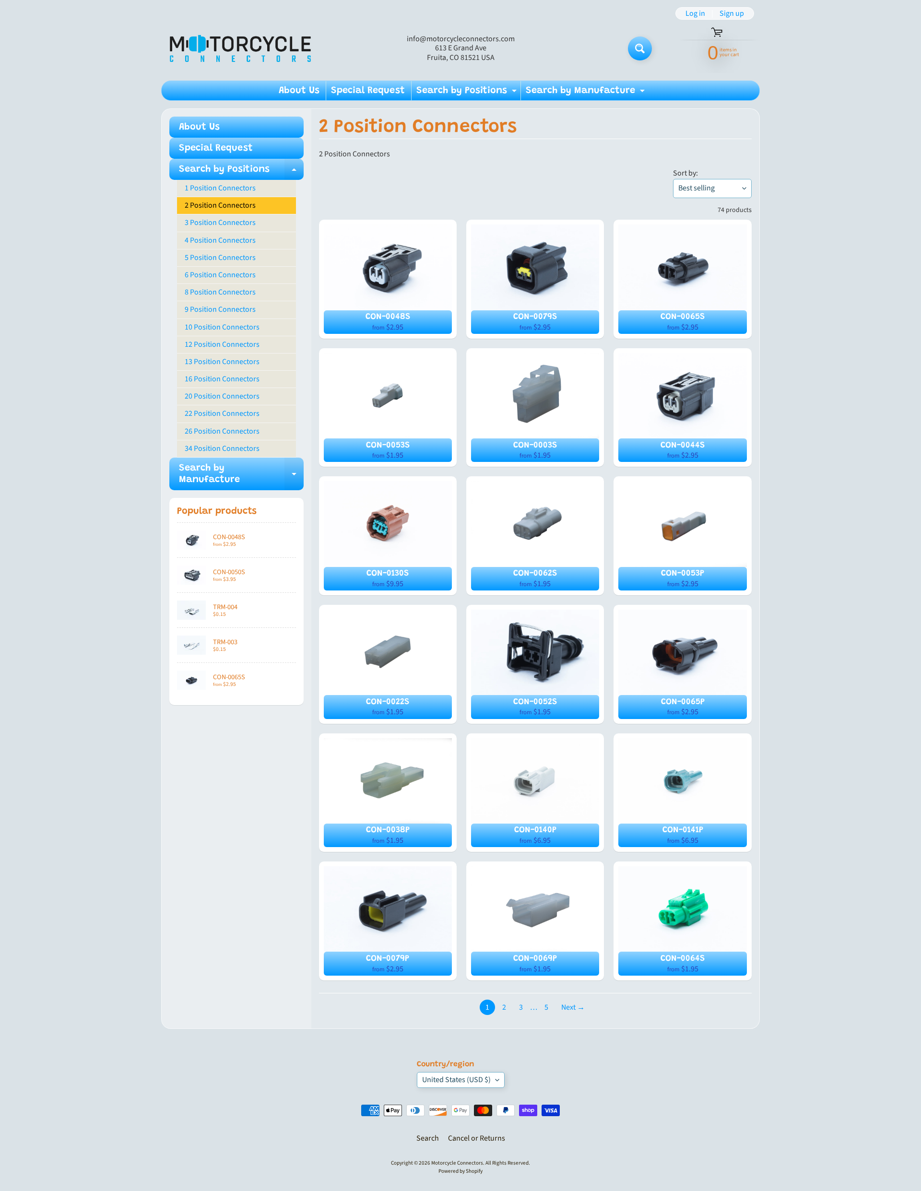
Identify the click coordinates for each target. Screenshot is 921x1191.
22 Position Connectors (222, 413)
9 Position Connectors (220, 309)
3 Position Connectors (220, 222)
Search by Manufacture (586, 93)
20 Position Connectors (222, 396)
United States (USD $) (456, 1079)
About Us (299, 90)
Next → (573, 1007)
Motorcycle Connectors (457, 1163)
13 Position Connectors (222, 361)
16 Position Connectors (222, 379)
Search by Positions (467, 93)
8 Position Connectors (220, 292)
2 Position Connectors (220, 205)
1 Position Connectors (220, 188)
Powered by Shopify (460, 1171)
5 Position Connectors (220, 257)
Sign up (732, 13)
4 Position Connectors (220, 240)
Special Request (368, 90)
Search (427, 1138)
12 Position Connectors (222, 344)
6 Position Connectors (220, 275)
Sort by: (685, 173)
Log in (695, 13)
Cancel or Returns (476, 1138)
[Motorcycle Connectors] (240, 48)
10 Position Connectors (222, 327)
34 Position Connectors (222, 448)
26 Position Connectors (222, 431)
